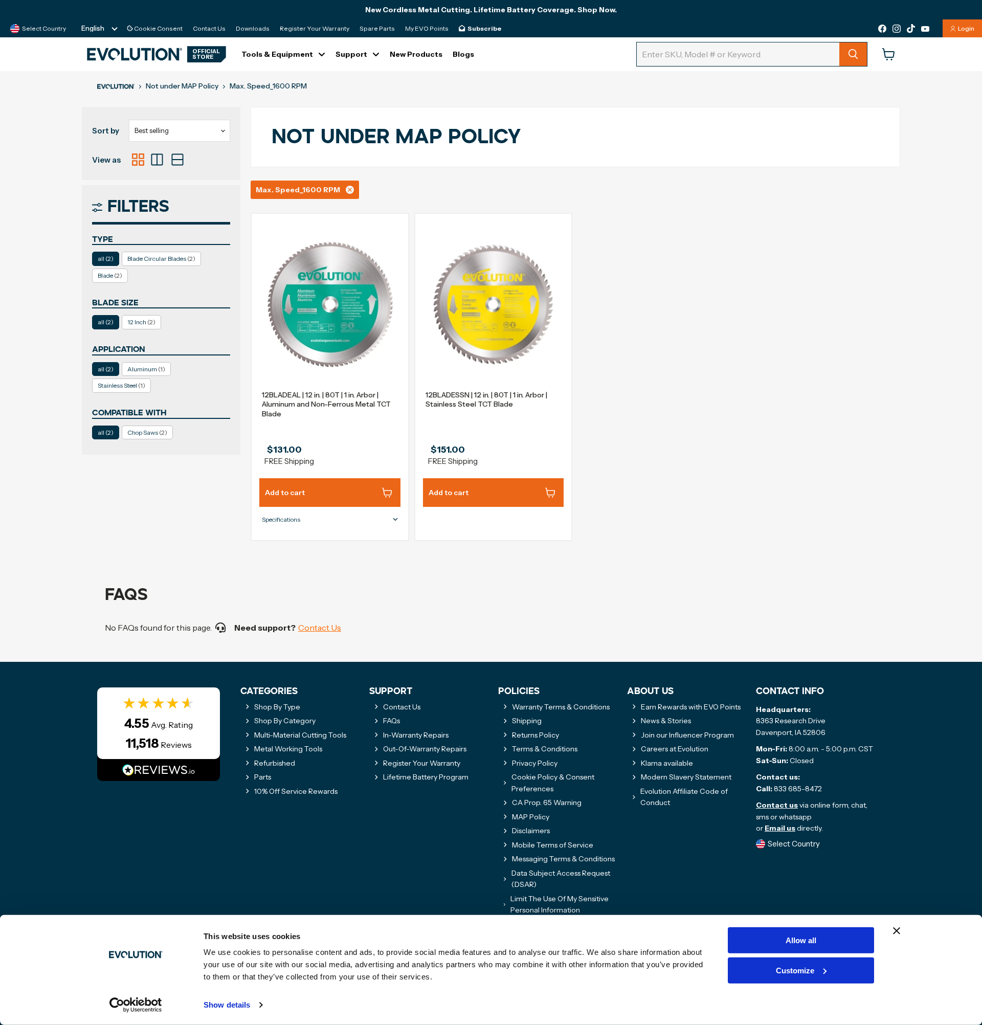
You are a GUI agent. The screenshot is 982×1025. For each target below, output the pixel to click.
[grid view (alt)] (138, 159)
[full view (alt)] (177, 159)
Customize (795, 970)
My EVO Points (427, 28)
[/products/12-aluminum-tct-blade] (330, 305)
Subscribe (484, 28)
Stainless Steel (121, 385)
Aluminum (146, 369)
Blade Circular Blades (161, 258)
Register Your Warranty (314, 28)
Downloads (253, 28)
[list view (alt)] (157, 159)
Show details (227, 1004)
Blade (110, 275)
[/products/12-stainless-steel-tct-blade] (493, 305)
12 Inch (141, 322)
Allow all (801, 940)
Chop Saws (147, 432)
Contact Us (209, 28)
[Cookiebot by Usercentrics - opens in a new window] (136, 1005)
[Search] (853, 54)
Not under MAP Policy (182, 86)
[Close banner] (896, 930)
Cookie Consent (158, 28)
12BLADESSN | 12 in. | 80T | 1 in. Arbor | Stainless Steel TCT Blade (486, 399)
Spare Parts (377, 28)
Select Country (44, 28)
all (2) (106, 258)
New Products (416, 54)
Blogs (463, 54)
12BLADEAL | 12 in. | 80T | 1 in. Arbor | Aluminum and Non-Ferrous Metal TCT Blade (326, 404)
